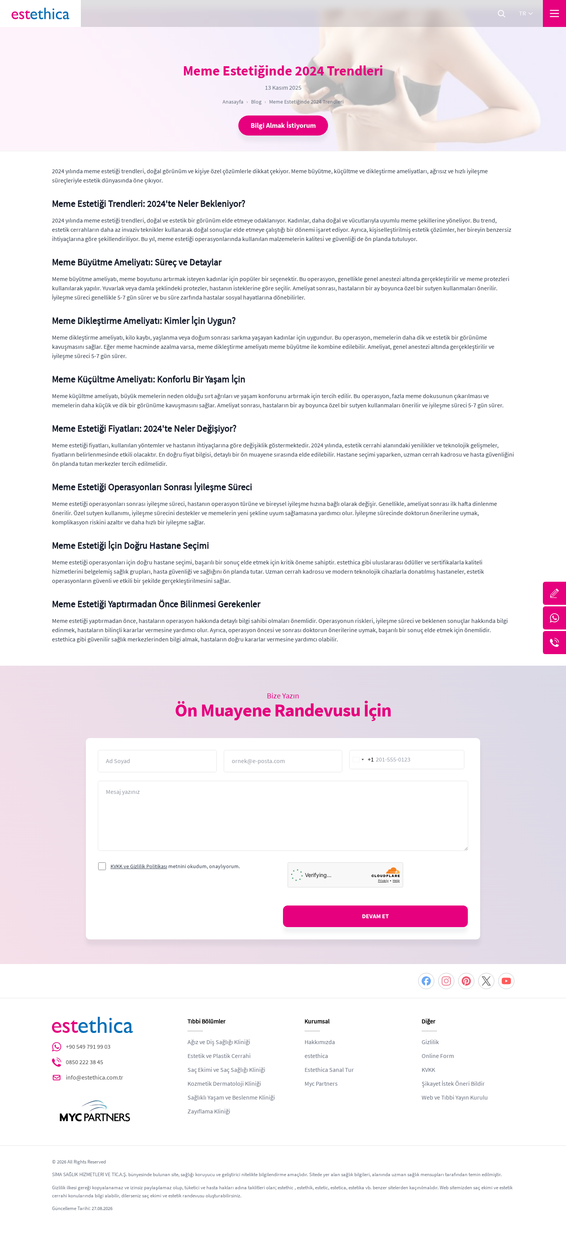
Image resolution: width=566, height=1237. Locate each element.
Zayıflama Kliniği (209, 1111)
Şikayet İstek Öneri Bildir (453, 1083)
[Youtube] (506, 981)
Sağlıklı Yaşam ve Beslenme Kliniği (231, 1097)
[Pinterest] (466, 981)
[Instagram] (446, 981)
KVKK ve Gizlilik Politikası (139, 866)
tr (522, 13)
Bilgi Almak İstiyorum (283, 125)
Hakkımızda (320, 1042)
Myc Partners (321, 1083)
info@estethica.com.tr (94, 1077)
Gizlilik (430, 1042)
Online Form (438, 1056)
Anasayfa (233, 102)
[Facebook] (426, 981)
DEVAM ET (375, 916)
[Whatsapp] (554, 617)
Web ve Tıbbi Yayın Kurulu (455, 1097)
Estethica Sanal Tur (329, 1069)
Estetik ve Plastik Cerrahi (219, 1056)
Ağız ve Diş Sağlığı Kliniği (219, 1042)
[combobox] (362, 759)
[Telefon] (554, 642)
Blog (256, 102)
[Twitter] (486, 981)
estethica (316, 1056)
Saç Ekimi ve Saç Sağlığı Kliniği (226, 1069)
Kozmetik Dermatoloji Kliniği (224, 1083)
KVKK (428, 1069)
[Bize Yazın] (554, 593)
